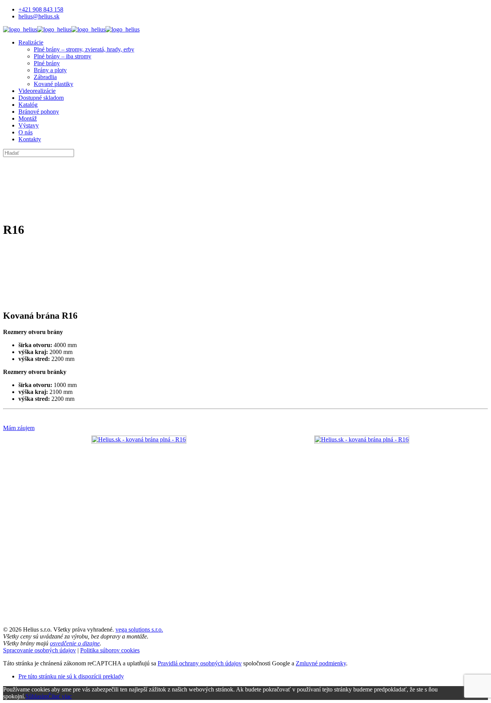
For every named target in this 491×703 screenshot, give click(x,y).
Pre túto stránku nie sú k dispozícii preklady (71, 676)
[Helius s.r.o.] (71, 29)
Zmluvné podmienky (321, 663)
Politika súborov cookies (110, 650)
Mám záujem (19, 428)
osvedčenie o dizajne (75, 643)
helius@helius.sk (38, 16)
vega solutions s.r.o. (139, 629)
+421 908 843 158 (40, 9)
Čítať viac (60, 696)
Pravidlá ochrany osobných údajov (200, 663)
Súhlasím (36, 696)
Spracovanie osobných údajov (39, 650)
